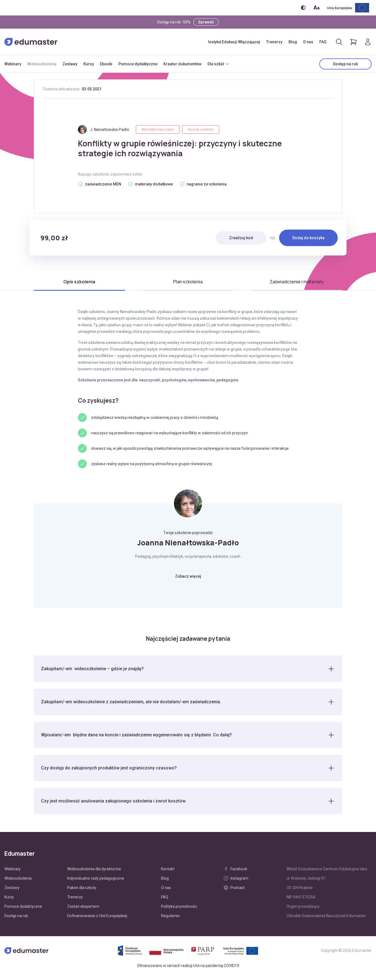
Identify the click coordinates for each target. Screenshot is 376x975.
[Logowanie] (368, 42)
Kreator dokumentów (182, 64)
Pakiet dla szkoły (81, 887)
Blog (292, 42)
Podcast (237, 887)
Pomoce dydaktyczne (137, 64)
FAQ (322, 42)
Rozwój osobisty (200, 129)
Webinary (12, 64)
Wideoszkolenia (41, 64)
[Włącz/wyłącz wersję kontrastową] (303, 7)
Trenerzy (274, 42)
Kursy (88, 64)
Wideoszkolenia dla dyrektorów (94, 869)
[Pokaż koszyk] (353, 42)
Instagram (239, 878)
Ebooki (106, 64)
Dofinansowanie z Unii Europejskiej (97, 916)
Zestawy (69, 64)
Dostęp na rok (345, 64)
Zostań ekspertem (83, 906)
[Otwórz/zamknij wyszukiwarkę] (339, 42)
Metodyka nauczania (158, 129)
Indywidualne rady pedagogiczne (95, 878)
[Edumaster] (30, 42)
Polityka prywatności (179, 906)
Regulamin (170, 916)
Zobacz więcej (188, 576)
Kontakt (168, 869)
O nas (308, 42)
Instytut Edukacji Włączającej (234, 42)
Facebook (238, 869)
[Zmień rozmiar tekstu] (317, 8)
